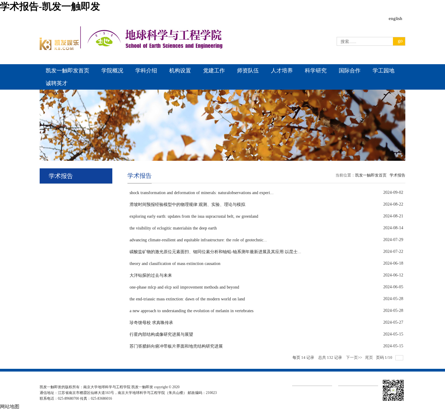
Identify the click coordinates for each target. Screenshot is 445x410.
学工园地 (383, 71)
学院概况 (112, 71)
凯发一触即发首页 (67, 71)
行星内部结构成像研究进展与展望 (161, 334)
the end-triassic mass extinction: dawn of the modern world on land (187, 299)
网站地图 (9, 406)
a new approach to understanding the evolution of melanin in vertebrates (191, 311)
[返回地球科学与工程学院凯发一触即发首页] (59, 48)
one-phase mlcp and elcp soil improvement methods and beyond (184, 287)
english (395, 18)
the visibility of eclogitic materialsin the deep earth (173, 228)
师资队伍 (248, 71)
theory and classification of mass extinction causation (175, 263)
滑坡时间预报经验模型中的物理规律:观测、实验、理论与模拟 (187, 204)
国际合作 (350, 71)
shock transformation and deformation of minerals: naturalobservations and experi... (202, 192)
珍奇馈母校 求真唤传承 (151, 322)
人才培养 (282, 71)
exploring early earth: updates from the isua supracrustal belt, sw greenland (194, 216)
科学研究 (316, 71)
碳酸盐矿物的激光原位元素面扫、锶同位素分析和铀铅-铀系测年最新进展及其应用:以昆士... (215, 252)
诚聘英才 (57, 83)
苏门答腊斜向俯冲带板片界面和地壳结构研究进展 (176, 346)
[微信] (393, 400)
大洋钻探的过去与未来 (151, 275)
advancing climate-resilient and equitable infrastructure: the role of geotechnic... (198, 240)
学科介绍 (146, 71)
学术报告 (397, 175)
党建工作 (214, 71)
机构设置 (180, 71)
